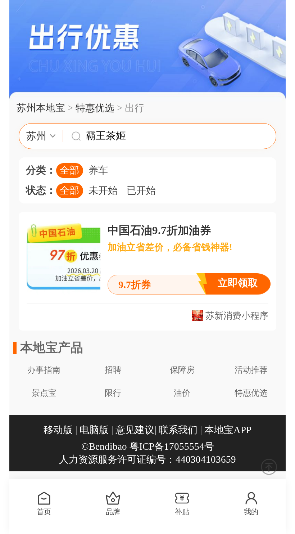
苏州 (36, 136)
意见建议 (134, 430)
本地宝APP (227, 430)
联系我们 (178, 430)
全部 (69, 170)
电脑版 (94, 430)
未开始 (103, 190)
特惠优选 (95, 108)
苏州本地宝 (41, 108)
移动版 (58, 430)
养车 (98, 170)
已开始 (141, 190)
